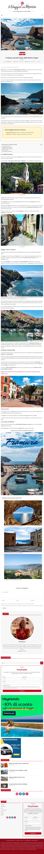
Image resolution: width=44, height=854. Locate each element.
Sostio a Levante (10, 132)
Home (2, 67)
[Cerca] (41, 663)
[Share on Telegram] (21, 585)
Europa (2, 811)
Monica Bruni (9, 61)
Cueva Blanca (5, 301)
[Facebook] (20, 794)
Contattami (3, 806)
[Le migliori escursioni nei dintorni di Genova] (23, 566)
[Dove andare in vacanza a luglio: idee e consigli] (4, 772)
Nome (4, 677)
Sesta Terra (8, 134)
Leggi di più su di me (22, 651)
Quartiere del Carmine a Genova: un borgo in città (19, 763)
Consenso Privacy (6, 685)
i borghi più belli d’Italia (28, 77)
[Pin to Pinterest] (14, 585)
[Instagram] (17, 794)
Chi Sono (2, 804)
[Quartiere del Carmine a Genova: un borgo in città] (4, 765)
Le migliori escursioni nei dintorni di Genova (13, 579)
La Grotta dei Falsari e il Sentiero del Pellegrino (13, 526)
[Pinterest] (27, 794)
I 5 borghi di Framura (6, 146)
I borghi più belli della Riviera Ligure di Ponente (13, 552)
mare (24, 54)
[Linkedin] (23, 794)
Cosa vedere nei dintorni (7, 151)
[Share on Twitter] (11, 585)
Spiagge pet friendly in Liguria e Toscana (17, 777)
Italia (2, 808)
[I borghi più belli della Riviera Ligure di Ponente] (23, 539)
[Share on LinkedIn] (16, 585)
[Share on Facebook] (8, 585)
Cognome (24, 677)
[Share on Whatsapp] (19, 585)
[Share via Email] (24, 585)
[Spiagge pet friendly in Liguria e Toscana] (4, 779)
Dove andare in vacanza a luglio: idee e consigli (18, 770)
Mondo (2, 813)
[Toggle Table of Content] (40, 145)
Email (4, 681)
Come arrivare (5, 150)
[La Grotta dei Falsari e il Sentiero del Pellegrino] (23, 512)
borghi (20, 54)
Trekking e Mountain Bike (7, 148)
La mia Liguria (22, 52)
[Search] (42, 15)
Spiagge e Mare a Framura (7, 147)
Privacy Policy (39, 849)
